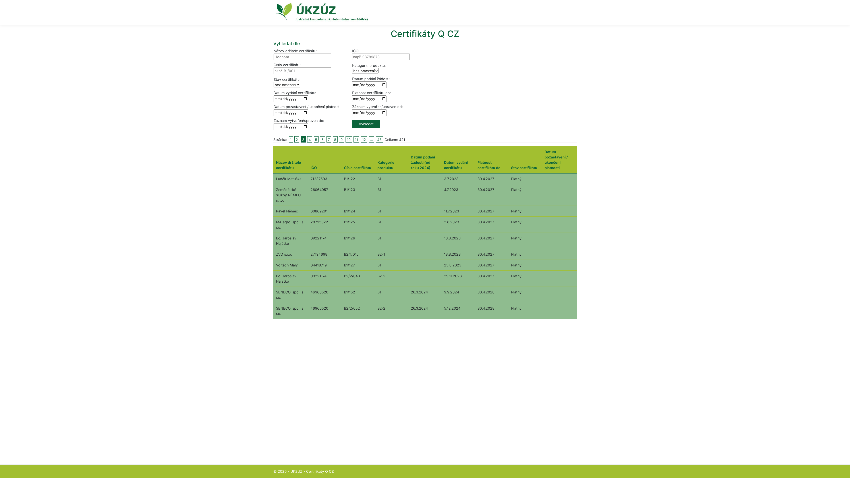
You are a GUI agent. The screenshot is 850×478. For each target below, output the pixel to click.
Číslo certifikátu (357, 168)
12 (364, 139)
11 (356, 139)
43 (379, 139)
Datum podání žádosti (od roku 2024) (423, 162)
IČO (314, 168)
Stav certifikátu (524, 168)
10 (349, 139)
